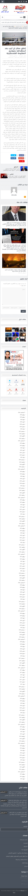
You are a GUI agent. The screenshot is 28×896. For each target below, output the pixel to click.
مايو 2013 (22, 779)
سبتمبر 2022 (22, 524)
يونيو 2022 (22, 531)
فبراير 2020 (22, 597)
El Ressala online (23, 840)
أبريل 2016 (22, 706)
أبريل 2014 (22, 753)
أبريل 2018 (22, 649)
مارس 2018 (22, 651)
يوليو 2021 (22, 557)
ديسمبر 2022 (22, 516)
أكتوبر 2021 (22, 549)
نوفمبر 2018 (22, 632)
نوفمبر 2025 (22, 434)
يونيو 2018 (22, 644)
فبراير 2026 (22, 427)
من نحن (25, 866)
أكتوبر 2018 (22, 635)
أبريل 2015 (22, 734)
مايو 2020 (22, 590)
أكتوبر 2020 (22, 578)
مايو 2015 (22, 731)
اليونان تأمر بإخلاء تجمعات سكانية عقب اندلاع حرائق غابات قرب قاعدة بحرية (15, 270)
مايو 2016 (22, 703)
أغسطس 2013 (21, 772)
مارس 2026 (22, 424)
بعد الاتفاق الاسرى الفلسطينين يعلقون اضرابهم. (16, 856)
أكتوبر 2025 (22, 436)
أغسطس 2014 (21, 743)
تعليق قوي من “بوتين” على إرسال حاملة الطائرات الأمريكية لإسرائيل (17, 177)
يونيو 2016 (22, 701)
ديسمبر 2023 (22, 488)
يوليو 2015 (22, 727)
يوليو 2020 (22, 585)
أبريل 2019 (22, 620)
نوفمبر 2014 (22, 736)
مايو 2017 (22, 675)
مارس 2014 (22, 755)
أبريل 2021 (22, 564)
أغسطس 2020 (21, 583)
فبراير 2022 (22, 540)
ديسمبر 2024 (22, 460)
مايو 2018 (22, 646)
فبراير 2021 (22, 568)
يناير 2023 (22, 514)
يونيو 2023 (22, 502)
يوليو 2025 (22, 443)
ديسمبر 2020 (22, 573)
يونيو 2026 (22, 417)
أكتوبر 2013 (22, 767)
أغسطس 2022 (21, 526)
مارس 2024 (22, 481)
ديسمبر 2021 (22, 545)
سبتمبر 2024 (22, 467)
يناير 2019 (22, 627)
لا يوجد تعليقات (11, 57)
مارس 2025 (22, 453)
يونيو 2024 (22, 474)
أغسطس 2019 (21, 611)
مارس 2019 (22, 623)
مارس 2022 (22, 538)
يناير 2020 (22, 599)
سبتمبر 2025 (22, 438)
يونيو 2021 (22, 559)
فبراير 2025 (22, 455)
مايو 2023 (22, 505)
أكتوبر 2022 (22, 521)
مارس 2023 (22, 509)
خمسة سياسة (24, 876)
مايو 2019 (22, 618)
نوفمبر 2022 (22, 519)
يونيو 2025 (22, 445)
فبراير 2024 (22, 483)
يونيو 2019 (22, 616)
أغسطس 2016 (21, 696)
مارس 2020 (22, 594)
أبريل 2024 (22, 479)
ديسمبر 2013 (22, 762)
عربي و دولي (16, 57)
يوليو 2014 (22, 746)
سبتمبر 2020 (22, 580)
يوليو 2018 (22, 642)
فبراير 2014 (22, 758)
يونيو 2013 (22, 776)
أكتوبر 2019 (22, 606)
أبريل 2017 (22, 677)
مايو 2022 (22, 533)
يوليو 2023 (22, 500)
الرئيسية (25, 846)
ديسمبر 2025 (22, 431)
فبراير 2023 (22, 512)
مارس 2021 (22, 566)
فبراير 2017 (22, 682)
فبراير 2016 (22, 710)
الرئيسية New (24, 850)
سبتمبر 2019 (22, 609)
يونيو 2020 (22, 587)
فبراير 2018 (22, 653)
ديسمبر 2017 (22, 658)
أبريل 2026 (22, 422)
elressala (21, 55)
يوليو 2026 (22, 415)
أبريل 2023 (22, 507)
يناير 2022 (22, 542)
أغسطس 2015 (21, 724)
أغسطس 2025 (21, 441)
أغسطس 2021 (21, 554)
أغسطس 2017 (21, 668)
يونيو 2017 (22, 672)
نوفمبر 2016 (22, 689)
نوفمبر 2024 (22, 462)
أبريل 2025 (22, 450)
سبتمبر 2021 (22, 552)
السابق (16, 167)
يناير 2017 (22, 684)
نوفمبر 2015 (22, 717)
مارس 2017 (22, 680)
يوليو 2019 (22, 613)
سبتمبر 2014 (22, 741)
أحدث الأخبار (22, 57)
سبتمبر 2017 (22, 665)
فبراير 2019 (22, 625)
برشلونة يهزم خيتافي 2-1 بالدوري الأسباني (18, 853)
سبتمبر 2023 (22, 495)
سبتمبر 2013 (22, 769)
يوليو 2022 (22, 528)
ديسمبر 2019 (22, 602)
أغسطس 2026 (21, 412)
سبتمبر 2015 (22, 722)
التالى (11, 174)
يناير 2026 (22, 429)
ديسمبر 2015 (22, 715)
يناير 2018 (22, 656)
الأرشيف (25, 826)
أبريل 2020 (22, 592)
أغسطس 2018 (21, 639)
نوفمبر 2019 (22, 604)
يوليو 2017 (22, 670)
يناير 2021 (22, 571)
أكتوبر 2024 (22, 464)
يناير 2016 (22, 713)
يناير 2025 (22, 457)
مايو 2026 (22, 420)
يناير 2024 (22, 486)
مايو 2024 (22, 476)
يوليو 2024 (22, 471)
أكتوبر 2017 (22, 663)
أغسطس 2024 (21, 469)
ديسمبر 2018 (22, 630)
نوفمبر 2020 (22, 575)
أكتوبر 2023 (22, 493)
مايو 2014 (22, 750)
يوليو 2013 (22, 774)
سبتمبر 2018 (22, 637)
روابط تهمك (24, 863)
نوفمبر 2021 (22, 547)
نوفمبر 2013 (22, 765)
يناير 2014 (22, 760)
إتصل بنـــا (25, 843)
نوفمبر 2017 (22, 661)
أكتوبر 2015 (22, 720)
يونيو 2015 (22, 729)
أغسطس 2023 (21, 498)
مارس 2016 (22, 708)
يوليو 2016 (22, 698)
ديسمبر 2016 (22, 687)
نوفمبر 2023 (22, 490)
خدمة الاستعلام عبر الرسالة (21, 860)
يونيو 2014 (22, 748)
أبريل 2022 (22, 535)
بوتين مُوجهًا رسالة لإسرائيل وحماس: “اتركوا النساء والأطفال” (11, 169)
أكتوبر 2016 (22, 691)
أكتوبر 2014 (22, 739)
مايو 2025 (22, 448)
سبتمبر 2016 (22, 694)
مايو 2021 (22, 561)
